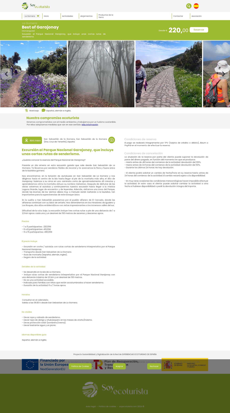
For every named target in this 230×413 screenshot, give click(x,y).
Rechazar (154, 366)
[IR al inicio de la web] (36, 6)
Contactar (178, 16)
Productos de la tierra (106, 16)
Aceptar (119, 366)
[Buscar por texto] (189, 6)
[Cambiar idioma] (196, 6)
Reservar (199, 29)
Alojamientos (86, 16)
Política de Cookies (80, 366)
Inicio (46, 16)
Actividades (67, 16)
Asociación (197, 16)
